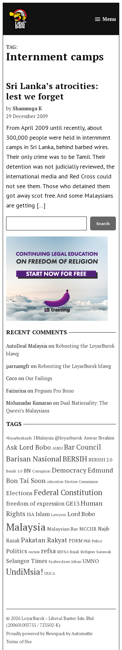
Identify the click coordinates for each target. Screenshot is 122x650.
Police (97, 540)
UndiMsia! (24, 571)
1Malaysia (43, 438)
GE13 (72, 503)
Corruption (41, 471)
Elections (19, 493)
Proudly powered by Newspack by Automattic (49, 634)
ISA (30, 514)
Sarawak (103, 551)
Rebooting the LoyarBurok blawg (74, 366)
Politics (16, 551)
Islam (43, 514)
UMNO (91, 561)
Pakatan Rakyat (44, 540)
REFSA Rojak (68, 551)
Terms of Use (19, 642)
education (55, 481)
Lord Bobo (81, 514)
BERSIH (75, 458)
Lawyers (58, 514)
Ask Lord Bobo (28, 447)
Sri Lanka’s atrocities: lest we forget (52, 91)
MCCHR (88, 529)
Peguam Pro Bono (54, 391)
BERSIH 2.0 (100, 459)
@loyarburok (68, 438)
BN (27, 470)
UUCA (49, 573)
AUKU (57, 448)
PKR (87, 540)
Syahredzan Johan (64, 561)
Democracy (69, 470)
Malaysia (26, 526)
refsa (48, 550)
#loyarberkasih (19, 438)
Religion (88, 551)
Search (103, 223)
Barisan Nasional (33, 458)
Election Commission (81, 481)
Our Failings (38, 378)
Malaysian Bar (62, 529)
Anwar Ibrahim (99, 438)
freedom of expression (35, 503)
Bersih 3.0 (14, 471)
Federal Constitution (68, 492)
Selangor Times (26, 561)
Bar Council (82, 447)
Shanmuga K (27, 108)
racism (34, 551)
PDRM (75, 541)
